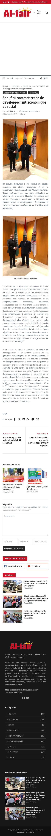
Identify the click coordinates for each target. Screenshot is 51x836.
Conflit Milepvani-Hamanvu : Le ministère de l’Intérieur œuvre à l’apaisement (35, 613)
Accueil (10, 78)
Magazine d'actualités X (25, 832)
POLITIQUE (16, 86)
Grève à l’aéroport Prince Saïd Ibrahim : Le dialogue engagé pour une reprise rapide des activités (36, 598)
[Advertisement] (25, 48)
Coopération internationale (15, 93)
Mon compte (29, 78)
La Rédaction (11, 111)
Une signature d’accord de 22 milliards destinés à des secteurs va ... (13, 487)
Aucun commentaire (29, 111)
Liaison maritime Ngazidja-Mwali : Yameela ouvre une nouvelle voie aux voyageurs (36, 583)
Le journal (19, 78)
